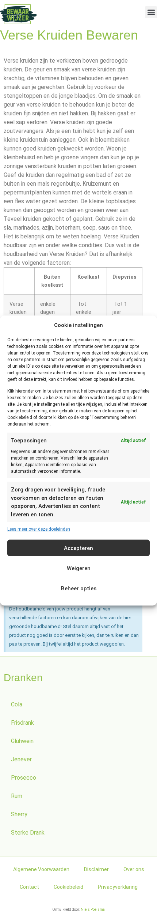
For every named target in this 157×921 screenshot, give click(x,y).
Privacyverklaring (118, 887)
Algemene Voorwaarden (41, 869)
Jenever (21, 759)
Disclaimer (96, 869)
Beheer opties (78, 588)
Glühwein (22, 741)
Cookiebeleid (68, 887)
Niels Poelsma (93, 909)
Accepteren (78, 548)
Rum (16, 795)
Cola (16, 704)
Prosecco (23, 777)
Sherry (19, 814)
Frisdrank (22, 722)
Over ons (133, 869)
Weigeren (79, 568)
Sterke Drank (28, 832)
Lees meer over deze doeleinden (38, 529)
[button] (151, 12)
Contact (29, 887)
